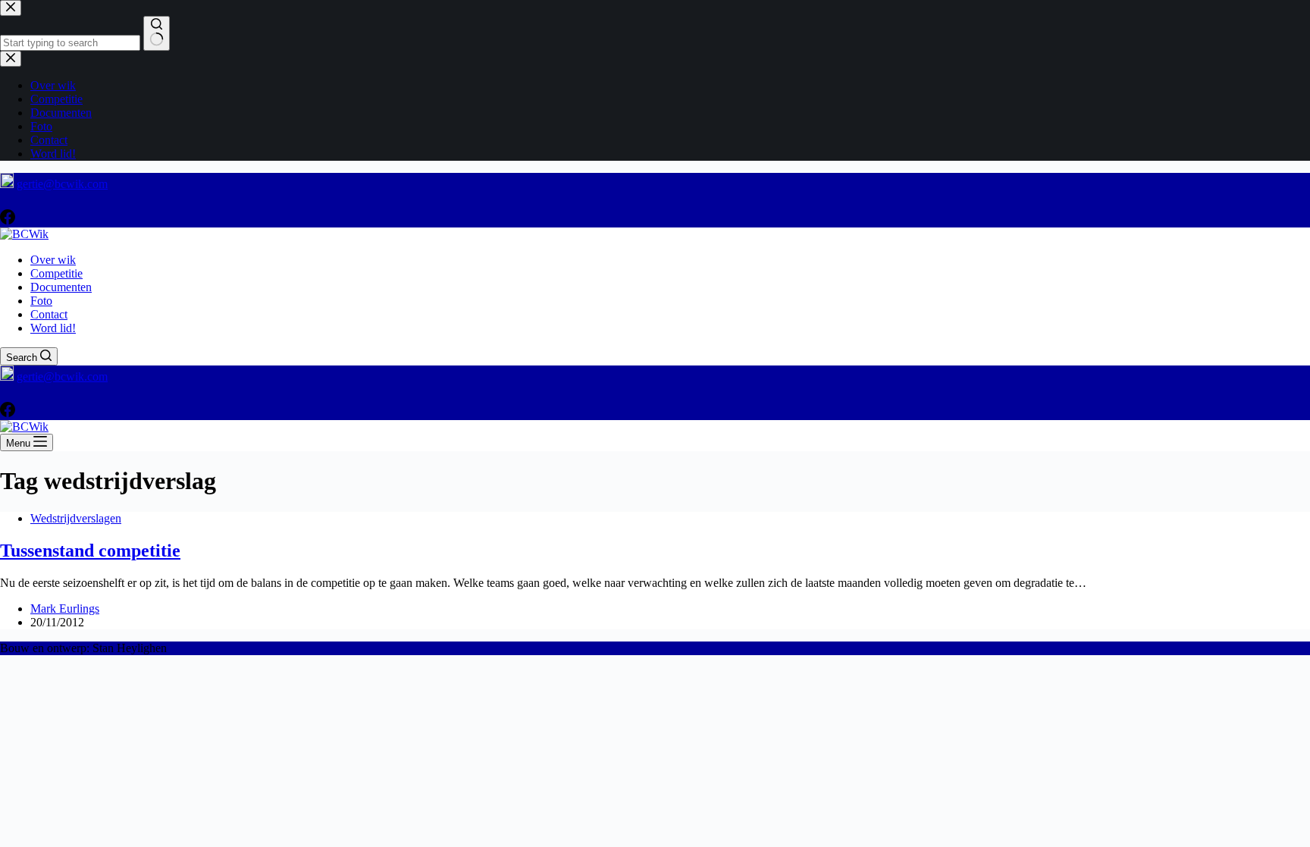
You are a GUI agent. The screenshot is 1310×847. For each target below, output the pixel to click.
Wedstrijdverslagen (75, 518)
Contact (48, 314)
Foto (41, 300)
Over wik (53, 259)
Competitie (56, 273)
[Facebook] (7, 220)
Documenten (61, 287)
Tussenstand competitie (90, 550)
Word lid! (53, 328)
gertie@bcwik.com (62, 183)
